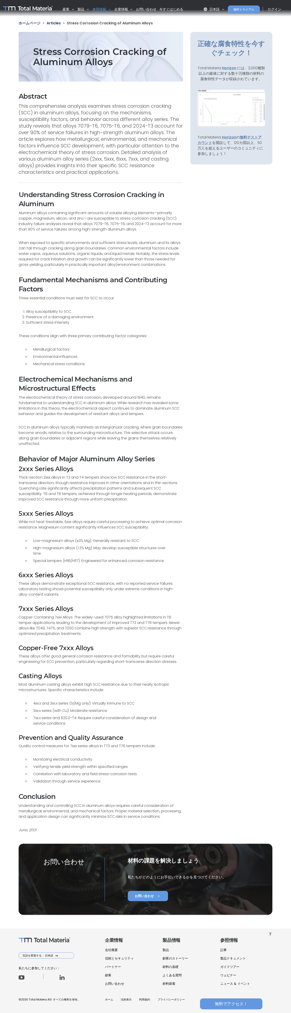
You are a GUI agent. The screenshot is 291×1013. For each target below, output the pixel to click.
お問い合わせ (146, 9)
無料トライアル (243, 9)
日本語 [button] (212, 9)
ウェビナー (228, 975)
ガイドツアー (229, 966)
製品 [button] (81, 9)
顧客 (108, 975)
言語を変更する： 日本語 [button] (38, 955)
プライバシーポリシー (171, 999)
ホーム (109, 999)
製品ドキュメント (233, 958)
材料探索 (169, 983)
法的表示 (126, 999)
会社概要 (111, 950)
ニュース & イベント (235, 983)
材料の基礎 (170, 966)
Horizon (229, 137)
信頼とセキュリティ (119, 958)
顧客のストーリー (175, 958)
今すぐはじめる (171, 9)
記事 (223, 950)
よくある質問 (172, 975)
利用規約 (144, 999)
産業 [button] (66, 9)
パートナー (113, 966)
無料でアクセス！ (231, 1004)
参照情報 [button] (100, 9)
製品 (166, 950)
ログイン (274, 9)
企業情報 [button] (121, 9)
